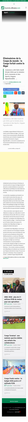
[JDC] (10, 7)
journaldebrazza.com (15, 82)
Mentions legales (14, 401)
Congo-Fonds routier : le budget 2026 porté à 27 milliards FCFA (13, 381)
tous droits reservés (14, 409)
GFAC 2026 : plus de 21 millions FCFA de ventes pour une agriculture (13, 299)
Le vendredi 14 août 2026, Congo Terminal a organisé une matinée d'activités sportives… (12, 349)
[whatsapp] (4, 96)
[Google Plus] (15, 92)
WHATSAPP (5, 258)
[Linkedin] (19, 92)
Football (12, 12)
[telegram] (23, 92)
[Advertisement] (14, 41)
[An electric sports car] (14, 285)
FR (14, 4)
